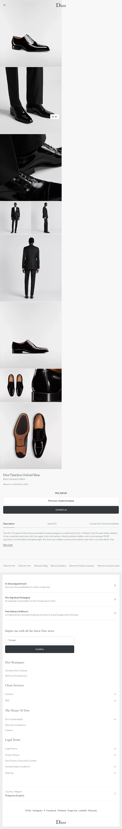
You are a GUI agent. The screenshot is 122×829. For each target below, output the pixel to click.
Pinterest (62, 810)
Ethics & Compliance (15, 725)
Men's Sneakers (58, 565)
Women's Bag (41, 565)
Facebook (51, 810)
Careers (9, 730)
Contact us (61, 509)
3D (56, 117)
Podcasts (92, 810)
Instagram (38, 810)
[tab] (9, 524)
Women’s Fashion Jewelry (81, 565)
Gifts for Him (24, 565)
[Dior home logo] (61, 5)
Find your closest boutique (61, 500)
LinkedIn (82, 810)
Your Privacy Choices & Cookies (20, 760)
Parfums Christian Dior (16, 676)
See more (8, 545)
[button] (31, 33)
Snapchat (72, 810)
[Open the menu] (5, 5)
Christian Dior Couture (16, 670)
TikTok (28, 810)
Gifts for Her (9, 565)
